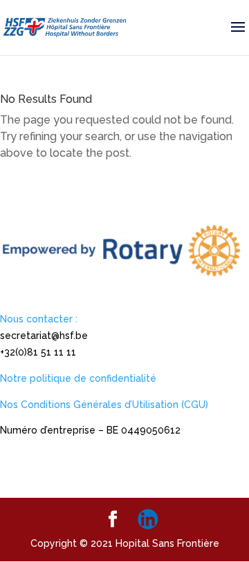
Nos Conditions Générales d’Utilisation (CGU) (104, 404)
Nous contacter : (38, 318)
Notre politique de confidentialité (78, 378)
